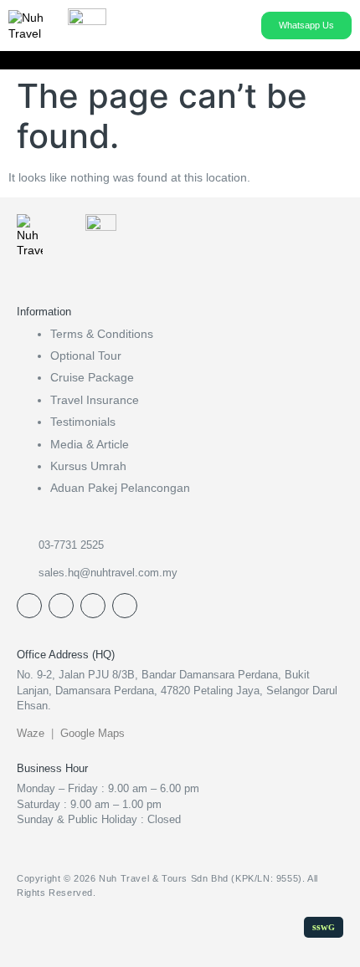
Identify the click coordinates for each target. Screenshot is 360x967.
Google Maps (92, 733)
